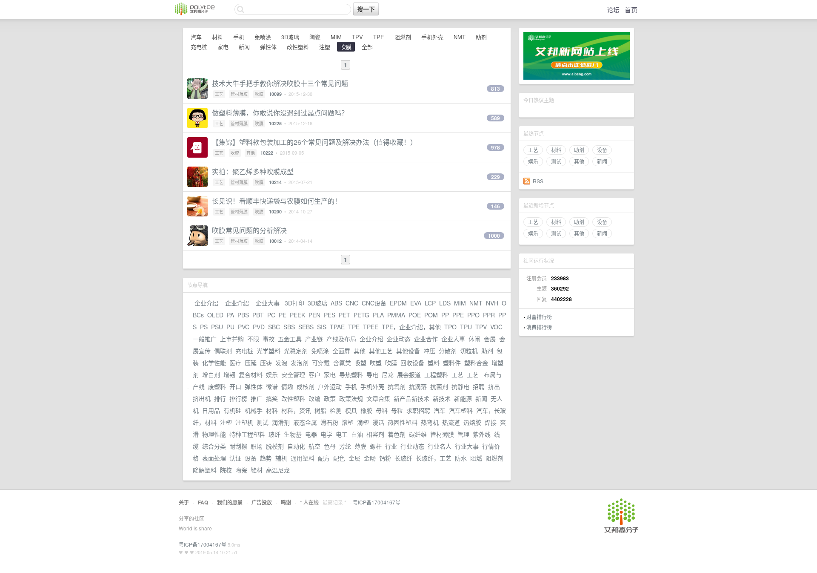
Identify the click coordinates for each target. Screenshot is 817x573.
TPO (450, 326)
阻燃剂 (402, 37)
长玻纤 (403, 458)
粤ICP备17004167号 (376, 502)
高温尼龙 (278, 470)
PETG (361, 315)
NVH (492, 303)
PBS (243, 315)
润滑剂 (281, 422)
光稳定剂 (296, 350)
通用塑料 (302, 458)
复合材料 (251, 374)
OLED (215, 315)
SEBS (306, 326)
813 (495, 88)
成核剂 (305, 386)
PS (204, 326)
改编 (314, 398)
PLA (378, 315)
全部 (367, 47)
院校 (226, 470)
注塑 (324, 47)
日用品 (211, 410)
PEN (314, 315)
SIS (321, 326)
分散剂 (448, 350)
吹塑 (376, 362)
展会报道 (409, 374)
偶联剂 (223, 350)
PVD (259, 326)
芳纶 (345, 446)
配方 (324, 458)
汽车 (196, 37)
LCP (430, 303)
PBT (258, 315)
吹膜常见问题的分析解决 (249, 230)
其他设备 (408, 350)
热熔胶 (472, 422)
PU (230, 326)
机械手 (254, 410)
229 (495, 176)
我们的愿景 (230, 502)
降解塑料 (205, 470)
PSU (217, 326)
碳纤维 (418, 434)
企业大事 (267, 303)
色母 (330, 446)
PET (344, 315)
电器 (311, 434)
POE (414, 315)
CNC (352, 303)
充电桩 (199, 47)
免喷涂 (262, 37)
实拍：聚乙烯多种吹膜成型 (253, 171)
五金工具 (290, 338)
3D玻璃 (290, 37)
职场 (257, 446)
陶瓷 (314, 37)
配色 (339, 458)
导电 (372, 374)
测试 (556, 161)
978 (495, 147)
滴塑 (363, 422)
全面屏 (341, 350)
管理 (463, 434)
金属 (354, 458)
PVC (243, 326)
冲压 (429, 350)
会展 (490, 338)
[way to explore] (194, 12)
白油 (357, 434)
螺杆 (376, 446)
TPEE (370, 326)
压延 (251, 362)
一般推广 (205, 338)
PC (271, 315)
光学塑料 (268, 350)
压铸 (266, 362)
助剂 (579, 149)
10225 (275, 123)
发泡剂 (300, 362)
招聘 (479, 386)
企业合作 (426, 338)
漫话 (378, 422)
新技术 (442, 398)
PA (230, 315)
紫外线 (482, 434)
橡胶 (366, 410)
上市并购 (232, 338)
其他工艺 (381, 350)
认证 (235, 458)
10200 (275, 211)
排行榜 (238, 398)
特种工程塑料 (247, 434)
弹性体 (268, 47)
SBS (289, 326)
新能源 (463, 398)
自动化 (296, 446)
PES (329, 315)
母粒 (397, 410)
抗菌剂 (439, 386)
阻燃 (476, 458)
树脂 (320, 410)
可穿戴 (321, 362)
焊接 (491, 422)
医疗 (235, 362)
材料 (556, 149)
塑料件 (452, 362)
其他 (579, 161)
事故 (268, 338)
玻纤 (274, 434)
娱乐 (533, 161)
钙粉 (385, 458)
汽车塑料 (461, 410)
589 (495, 118)
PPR (489, 315)
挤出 (494, 386)
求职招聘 (418, 410)
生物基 (293, 434)
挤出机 (202, 398)
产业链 (314, 338)
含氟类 (342, 362)
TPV (357, 37)
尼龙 (388, 374)
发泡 (281, 362)
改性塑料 (298, 47)
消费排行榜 (539, 327)
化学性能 (214, 362)
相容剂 (375, 434)
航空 (314, 446)
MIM (336, 37)
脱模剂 (275, 446)
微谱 (272, 386)
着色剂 (397, 434)
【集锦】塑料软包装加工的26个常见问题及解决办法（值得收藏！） (314, 142)
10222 (266, 153)
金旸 (370, 458)
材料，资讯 (296, 410)
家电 (223, 47)
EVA (415, 303)
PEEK (297, 315)
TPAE (337, 326)
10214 (275, 182)
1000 (494, 235)
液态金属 (305, 422)
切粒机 (469, 350)
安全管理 (293, 374)
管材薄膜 (239, 94)
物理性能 (214, 434)
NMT (460, 37)
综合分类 (214, 446)
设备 (602, 149)
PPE (458, 315)
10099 (275, 94)
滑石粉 (329, 422)
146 (495, 206)
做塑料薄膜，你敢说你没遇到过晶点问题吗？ (280, 113)
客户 (314, 374)
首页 (631, 9)
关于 (184, 502)
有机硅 (232, 410)
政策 (330, 398)
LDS (445, 303)
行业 (391, 446)
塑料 (434, 362)
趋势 (266, 458)
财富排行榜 (539, 316)
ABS (336, 303)
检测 (336, 410)
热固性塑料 (402, 422)
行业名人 (439, 446)
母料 (382, 410)
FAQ (203, 502)
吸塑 (360, 362)
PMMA (396, 315)
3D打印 (294, 303)
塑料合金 (476, 362)
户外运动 (330, 386)
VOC (496, 326)
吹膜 (345, 47)
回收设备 (412, 362)
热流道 (451, 422)
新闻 (602, 161)
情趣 (287, 386)
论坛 (613, 9)
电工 (342, 434)
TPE (378, 37)
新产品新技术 (411, 398)
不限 (253, 338)
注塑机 (244, 422)
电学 (326, 434)
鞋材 (257, 470)
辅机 (281, 458)
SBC (274, 326)
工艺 (533, 149)
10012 (275, 241)
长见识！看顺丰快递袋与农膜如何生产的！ (276, 201)
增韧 (229, 374)
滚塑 (348, 422)
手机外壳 (432, 37)
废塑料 (217, 386)
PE (282, 315)
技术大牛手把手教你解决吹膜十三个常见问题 (280, 83)
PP (445, 315)
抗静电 (460, 386)
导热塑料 (351, 374)
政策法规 (351, 398)
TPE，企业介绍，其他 (411, 326)
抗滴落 (418, 386)
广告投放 (261, 502)
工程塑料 (436, 374)
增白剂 (211, 374)
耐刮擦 (238, 446)
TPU (466, 326)
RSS (538, 180)
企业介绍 (206, 303)
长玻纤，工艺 (433, 458)
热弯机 (430, 422)
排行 (220, 398)
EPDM (398, 303)
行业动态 (412, 446)
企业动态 (399, 338)
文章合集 (378, 398)
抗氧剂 (397, 386)
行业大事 (467, 446)
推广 (257, 398)
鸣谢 (286, 502)
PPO (473, 315)
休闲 (474, 338)
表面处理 (214, 458)
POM (431, 315)
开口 (235, 386)
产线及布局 (341, 338)
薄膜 (360, 446)
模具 (351, 410)
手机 (238, 37)
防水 (461, 458)
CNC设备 (374, 303)
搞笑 (272, 398)
